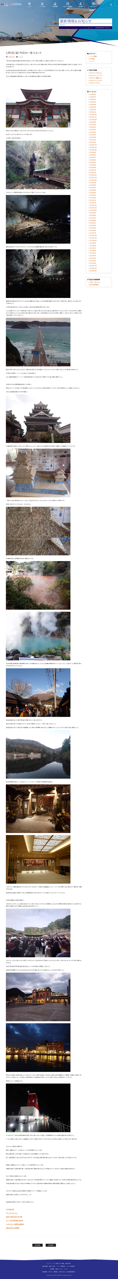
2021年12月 (93, 235)
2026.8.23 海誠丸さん (95, 78)
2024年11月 (93, 147)
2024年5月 (92, 162)
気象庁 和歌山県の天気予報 (14, 1217)
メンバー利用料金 (61, 1266)
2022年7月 (92, 218)
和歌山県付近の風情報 (12, 1228)
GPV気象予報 (10, 1209)
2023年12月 (93, 175)
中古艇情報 (55, 6)
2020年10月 (93, 271)
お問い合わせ (93, 6)
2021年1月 (92, 263)
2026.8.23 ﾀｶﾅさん (94, 83)
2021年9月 (92, 243)
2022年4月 (92, 225)
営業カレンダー (59, 1269)
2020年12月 (93, 265)
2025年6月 (92, 129)
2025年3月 (92, 137)
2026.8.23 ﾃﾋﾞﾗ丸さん (95, 80)
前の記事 (37, 1245)
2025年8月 (92, 124)
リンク (65, 1269)
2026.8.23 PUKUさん (95, 73)
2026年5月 (92, 102)
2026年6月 (92, 99)
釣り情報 (91, 59)
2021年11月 (93, 238)
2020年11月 (93, 268)
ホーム (82, 27)
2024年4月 (92, 165)
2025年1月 (92, 142)
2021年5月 (92, 253)
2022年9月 (92, 213)
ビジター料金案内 (70, 1266)
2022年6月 (92, 220)
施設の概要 (45, 1266)
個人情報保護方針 (71, 1271)
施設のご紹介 (52, 1266)
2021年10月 (93, 240)
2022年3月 (92, 228)
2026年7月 (92, 97)
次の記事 (50, 1245)
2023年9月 (92, 182)
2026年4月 (92, 104)
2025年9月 (92, 122)
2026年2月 (92, 109)
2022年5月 (92, 223)
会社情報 (80, 6)
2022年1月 (92, 233)
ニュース (29, 6)
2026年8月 (92, 94)
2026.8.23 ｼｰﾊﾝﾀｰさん (95, 75)
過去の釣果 (68, 1263)
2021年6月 (92, 250)
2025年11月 (93, 117)
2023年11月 (93, 177)
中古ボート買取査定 (67, 6)
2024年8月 (92, 155)
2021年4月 (92, 255)
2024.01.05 (11, 57)
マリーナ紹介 (42, 6)
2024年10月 (93, 150)
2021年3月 (92, 258)
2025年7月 (92, 127)
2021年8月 (92, 245)
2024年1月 (92, 172)
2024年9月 (92, 152)
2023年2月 (92, 200)
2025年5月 (92, 132)
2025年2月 (92, 140)
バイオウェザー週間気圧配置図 (15, 1224)
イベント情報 (93, 56)
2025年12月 (93, 114)
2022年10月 (93, 210)
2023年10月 (93, 180)
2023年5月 (92, 193)
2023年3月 (92, 198)
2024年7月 (92, 157)
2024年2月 (92, 170)
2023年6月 (92, 190)
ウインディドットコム (11, 1213)
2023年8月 (92, 185)
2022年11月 (93, 208)
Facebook (111, 4)
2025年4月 (92, 135)
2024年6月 (92, 160)
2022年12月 (93, 205)
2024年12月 (93, 145)
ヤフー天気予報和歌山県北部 (14, 1220)
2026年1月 (92, 112)
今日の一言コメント (95, 282)
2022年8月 (92, 215)
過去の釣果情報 (94, 285)
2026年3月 (92, 107)
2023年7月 (92, 187)
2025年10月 (93, 119)
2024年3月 (92, 167)
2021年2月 (92, 260)
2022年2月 (92, 230)
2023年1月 (92, 203)
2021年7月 (92, 248)
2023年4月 (92, 195)
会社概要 (52, 1269)
